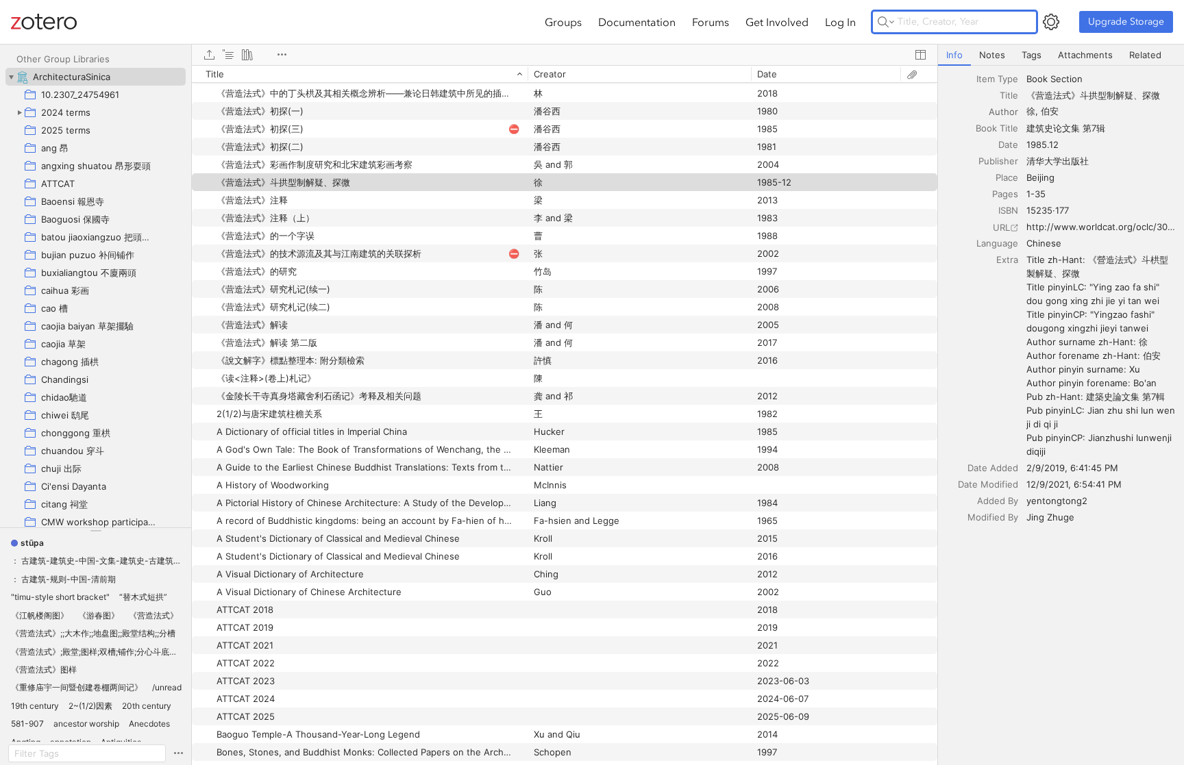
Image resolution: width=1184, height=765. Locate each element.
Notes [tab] (992, 54)
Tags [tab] (1031, 54)
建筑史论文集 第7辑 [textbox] (1065, 128)
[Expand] (19, 112)
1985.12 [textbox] (1042, 144)
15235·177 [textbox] (1047, 210)
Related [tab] (1145, 54)
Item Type (997, 78)
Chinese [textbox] (1043, 243)
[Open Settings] (1051, 22)
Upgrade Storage (1126, 21)
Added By (997, 500)
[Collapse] (10, 76)
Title (1009, 95)
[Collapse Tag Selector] (95, 531)
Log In (840, 22)
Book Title (997, 128)
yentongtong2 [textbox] (1056, 500)
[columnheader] (360, 74)
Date (1008, 144)
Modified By (992, 517)
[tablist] (1061, 55)
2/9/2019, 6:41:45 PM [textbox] (1072, 467)
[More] (282, 55)
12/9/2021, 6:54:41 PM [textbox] (1074, 484)
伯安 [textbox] (1050, 110)
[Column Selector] (920, 55)
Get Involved (777, 22)
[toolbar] (564, 55)
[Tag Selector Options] (178, 753)
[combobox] (1101, 78)
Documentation (637, 22)
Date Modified (988, 484)
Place (1007, 177)
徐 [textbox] (1030, 110)
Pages (1005, 193)
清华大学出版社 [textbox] (1057, 160)
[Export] (209, 55)
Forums (710, 22)
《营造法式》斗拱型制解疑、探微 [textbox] (1093, 95)
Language (997, 243)
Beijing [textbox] (1040, 177)
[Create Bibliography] (247, 55)
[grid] (564, 415)
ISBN (1008, 210)
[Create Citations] (228, 55)
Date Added (992, 467)
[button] (27, 543)
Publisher (998, 160)
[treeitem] (95, 77)
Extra (1007, 259)
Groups (563, 22)
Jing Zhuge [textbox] (1050, 517)
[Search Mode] (886, 22)
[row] (564, 74)
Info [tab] (954, 54)
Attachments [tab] (1085, 54)
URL (1001, 227)
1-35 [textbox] (1036, 193)
